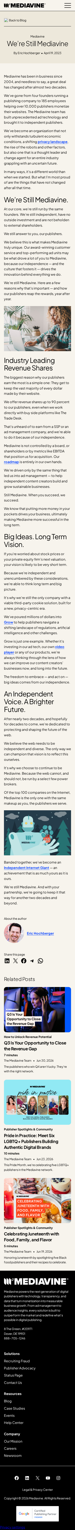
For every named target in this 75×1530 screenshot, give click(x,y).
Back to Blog (17, 20)
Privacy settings (12, 1527)
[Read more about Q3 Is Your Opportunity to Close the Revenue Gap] (37, 1030)
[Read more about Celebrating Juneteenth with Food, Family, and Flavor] (37, 1221)
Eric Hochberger (40, 933)
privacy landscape (53, 141)
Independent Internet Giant (26, 867)
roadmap (11, 462)
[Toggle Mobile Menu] (67, 5)
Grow (8, 622)
